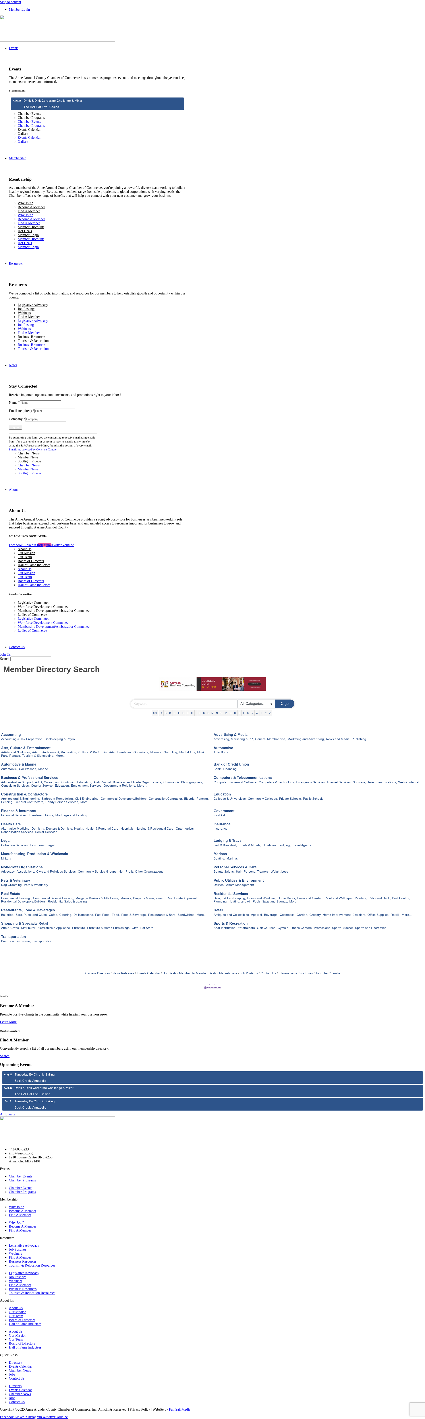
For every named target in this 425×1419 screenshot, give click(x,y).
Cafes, (53, 914)
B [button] (165, 713)
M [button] (212, 713)
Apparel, (257, 914)
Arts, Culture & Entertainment (25, 748)
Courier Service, (42, 785)
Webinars (24, 313)
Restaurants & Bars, (162, 914)
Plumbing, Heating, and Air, (232, 901)
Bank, (218, 769)
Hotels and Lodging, (277, 845)
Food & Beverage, (134, 914)
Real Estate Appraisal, (182, 898)
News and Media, (338, 739)
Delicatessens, (83, 914)
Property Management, (149, 898)
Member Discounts (31, 227)
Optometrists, (185, 828)
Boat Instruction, (225, 928)
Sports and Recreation (370, 928)
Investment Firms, (41, 815)
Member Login (28, 235)
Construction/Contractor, (166, 798)
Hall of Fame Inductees (34, 565)
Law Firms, (37, 845)
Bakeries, (7, 914)
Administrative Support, (17, 782)
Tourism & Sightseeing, (38, 755)
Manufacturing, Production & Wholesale (34, 854)
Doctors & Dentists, (59, 828)
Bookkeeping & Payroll (60, 739)
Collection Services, (15, 845)
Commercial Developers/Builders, (124, 798)
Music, (201, 752)
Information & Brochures (296, 973)
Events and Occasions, (133, 752)
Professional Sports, (328, 928)
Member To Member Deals (197, 973)
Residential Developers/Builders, (23, 901)
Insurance (222, 824)
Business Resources (31, 337)
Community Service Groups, (97, 871)
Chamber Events (29, 113)
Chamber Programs (31, 117)
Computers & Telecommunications (243, 778)
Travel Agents (301, 845)
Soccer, (348, 928)
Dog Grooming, (12, 885)
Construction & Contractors (24, 794)
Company (17, 419)
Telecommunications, (382, 782)
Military (6, 858)
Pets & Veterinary (15, 880)
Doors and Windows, (261, 898)
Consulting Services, (15, 785)
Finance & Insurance (18, 811)
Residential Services (231, 894)
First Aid (219, 815)
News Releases (123, 973)
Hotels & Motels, (249, 845)
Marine (43, 769)
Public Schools (313, 798)
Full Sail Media (179, 1409)
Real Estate (10, 894)
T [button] (243, 713)
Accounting (11, 735)
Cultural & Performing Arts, (97, 752)
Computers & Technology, (277, 782)
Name (14, 402)
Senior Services (46, 832)
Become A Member (31, 207)
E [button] (179, 713)
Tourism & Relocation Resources (32, 1265)
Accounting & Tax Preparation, (22, 739)
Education (222, 794)
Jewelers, (359, 914)
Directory (15, 1362)
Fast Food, (102, 914)
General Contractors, (29, 802)
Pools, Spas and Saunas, (270, 901)
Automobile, (9, 769)
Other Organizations (149, 871)
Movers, (126, 898)
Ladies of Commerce (32, 614)
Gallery (23, 133)
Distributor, (28, 928)
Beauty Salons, (224, 871)
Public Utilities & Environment (239, 880)
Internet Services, (339, 782)
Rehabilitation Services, (17, 832)
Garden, (302, 914)
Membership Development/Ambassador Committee (53, 610)
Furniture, (79, 928)
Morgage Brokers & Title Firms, (97, 898)
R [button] (235, 713)
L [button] (208, 713)
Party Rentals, (11, 755)
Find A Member (29, 211)
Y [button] (266, 713)
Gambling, (171, 752)
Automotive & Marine (18, 764)
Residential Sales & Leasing (67, 901)
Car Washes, (28, 769)
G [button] (188, 713)
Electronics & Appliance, (54, 928)
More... (61, 755)
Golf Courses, (266, 928)
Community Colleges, (263, 798)
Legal (5, 840)
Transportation (13, 937)
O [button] (221, 713)
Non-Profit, (126, 871)
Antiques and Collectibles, (232, 914)
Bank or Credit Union (231, 764)
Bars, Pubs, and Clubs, (31, 914)
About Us (24, 549)
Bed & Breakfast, (225, 845)
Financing (230, 769)
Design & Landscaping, (230, 898)
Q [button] (231, 713)
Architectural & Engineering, (20, 798)
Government (224, 811)
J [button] (199, 713)
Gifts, (135, 928)
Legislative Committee (33, 602)
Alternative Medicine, (15, 828)
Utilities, (219, 885)
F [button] (183, 713)
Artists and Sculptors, (16, 752)
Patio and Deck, (380, 898)
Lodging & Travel (228, 840)
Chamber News (29, 453)
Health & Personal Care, (102, 828)
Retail (218, 910)
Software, (359, 782)
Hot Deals (25, 231)
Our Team (25, 557)
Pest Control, (401, 898)
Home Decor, (287, 898)
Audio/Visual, (102, 782)
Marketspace (228, 973)
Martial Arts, (187, 752)
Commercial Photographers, (183, 782)
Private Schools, (290, 798)
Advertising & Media (230, 735)
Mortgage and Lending (71, 815)
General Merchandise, (270, 739)
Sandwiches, (186, 914)
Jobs (12, 1374)
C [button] (170, 713)
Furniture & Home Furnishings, (108, 928)
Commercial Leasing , (16, 898)
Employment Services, (86, 785)
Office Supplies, (378, 914)
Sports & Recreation (231, 923)
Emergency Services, (311, 782)
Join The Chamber (328, 973)
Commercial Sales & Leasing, (53, 898)
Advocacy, (8, 871)
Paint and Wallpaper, (339, 898)
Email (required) (21, 411)
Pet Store (146, 928)
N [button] (217, 713)
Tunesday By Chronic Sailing (35, 1074)
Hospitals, (127, 828)
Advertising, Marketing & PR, (234, 739)
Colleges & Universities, (230, 798)
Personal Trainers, (256, 871)
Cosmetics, (287, 914)
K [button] (204, 713)
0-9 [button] (155, 713)
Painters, (361, 898)
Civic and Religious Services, (56, 871)
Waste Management (240, 885)
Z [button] (270, 713)
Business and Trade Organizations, (137, 782)
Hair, (239, 871)
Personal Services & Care (235, 867)
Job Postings (26, 309)
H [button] (192, 713)
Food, (116, 914)
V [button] (252, 713)
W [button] (257, 713)
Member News (28, 457)
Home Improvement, (337, 914)
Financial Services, (14, 815)
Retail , (395, 914)
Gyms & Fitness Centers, (295, 928)
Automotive (223, 748)
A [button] (161, 713)
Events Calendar (29, 129)
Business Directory (97, 973)
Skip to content (10, 2)
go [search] (287, 704)
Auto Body (221, 752)
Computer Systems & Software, (235, 782)
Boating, (219, 858)
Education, (62, 785)
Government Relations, (120, 785)
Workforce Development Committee (43, 606)
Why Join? (25, 203)
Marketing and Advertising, (306, 739)
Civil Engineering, (87, 798)
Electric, (189, 798)
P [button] (226, 713)
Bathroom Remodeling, (57, 798)
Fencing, (203, 798)
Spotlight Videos (29, 461)
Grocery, (315, 914)
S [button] (239, 713)
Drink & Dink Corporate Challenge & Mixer (52, 100)
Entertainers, (247, 928)
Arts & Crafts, (10, 928)
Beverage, (271, 914)
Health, (79, 828)
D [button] (174, 713)
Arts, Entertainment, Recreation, (54, 752)
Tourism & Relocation (33, 341)
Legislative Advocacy (33, 305)
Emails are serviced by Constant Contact (33, 449)
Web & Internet (408, 782)
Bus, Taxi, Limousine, (16, 941)
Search (5, 659)
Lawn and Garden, (310, 898)
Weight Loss (279, 871)
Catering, (65, 914)
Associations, (26, 871)
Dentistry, (38, 828)
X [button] (261, 713)
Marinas (220, 854)
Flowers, (156, 752)
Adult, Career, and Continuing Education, (63, 782)
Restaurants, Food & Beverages (28, 910)
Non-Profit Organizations (22, 867)
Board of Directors (31, 561)
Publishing (359, 739)
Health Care (11, 824)
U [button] (248, 713)
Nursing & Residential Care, (155, 828)
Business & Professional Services (29, 778)
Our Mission (26, 553)
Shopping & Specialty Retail (24, 923)
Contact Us (268, 973)
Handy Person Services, (62, 802)
